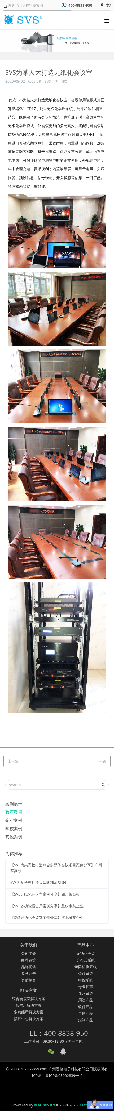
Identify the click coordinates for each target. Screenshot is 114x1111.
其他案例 (13, 837)
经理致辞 (28, 960)
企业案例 (13, 820)
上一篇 (13, 761)
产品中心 (85, 945)
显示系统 (85, 993)
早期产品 (85, 1013)
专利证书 (28, 973)
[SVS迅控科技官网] (22, 20)
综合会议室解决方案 (28, 998)
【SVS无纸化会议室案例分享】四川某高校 (45, 894)
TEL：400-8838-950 (57, 1033)
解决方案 (28, 990)
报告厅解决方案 (29, 1005)
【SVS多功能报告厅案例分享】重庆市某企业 (47, 905)
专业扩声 (85, 986)
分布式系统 (85, 960)
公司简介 (28, 953)
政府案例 (13, 812)
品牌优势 (28, 966)
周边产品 (85, 999)
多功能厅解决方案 (28, 1011)
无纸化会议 (85, 953)
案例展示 (13, 804)
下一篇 (100, 761)
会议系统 (85, 973)
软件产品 (85, 1006)
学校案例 (13, 828)
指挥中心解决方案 (28, 1018)
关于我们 (28, 945)
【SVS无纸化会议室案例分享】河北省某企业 (47, 917)
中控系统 (85, 980)
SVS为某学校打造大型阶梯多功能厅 (39, 882)
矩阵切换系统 (85, 966)
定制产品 (85, 1019)
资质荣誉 (28, 980)
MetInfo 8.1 (44, 1105)
